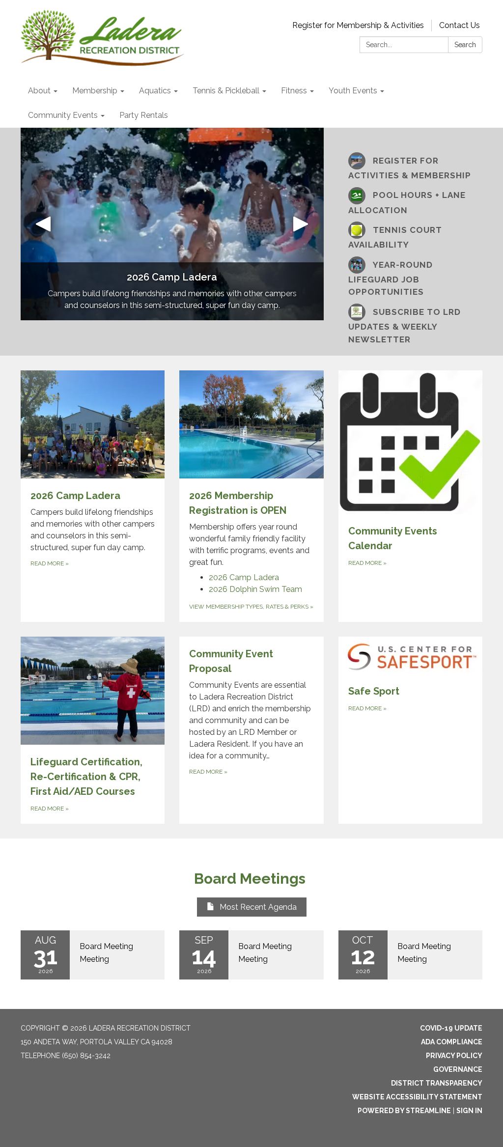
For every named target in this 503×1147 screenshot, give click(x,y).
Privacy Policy (454, 1056)
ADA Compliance (451, 1042)
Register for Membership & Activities (358, 25)
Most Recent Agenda (258, 907)
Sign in (469, 1111)
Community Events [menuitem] (63, 115)
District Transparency (436, 1083)
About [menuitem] (39, 90)
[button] (43, 224)
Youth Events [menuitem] (353, 90)
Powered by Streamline (404, 1111)
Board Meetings (251, 878)
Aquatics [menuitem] (155, 90)
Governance (457, 1069)
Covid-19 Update (451, 1028)
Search (465, 45)
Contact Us (459, 25)
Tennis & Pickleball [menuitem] (226, 90)
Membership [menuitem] (94, 90)
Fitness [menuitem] (294, 90)
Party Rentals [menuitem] (143, 115)
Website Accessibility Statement (417, 1097)
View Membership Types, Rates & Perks (251, 606)
